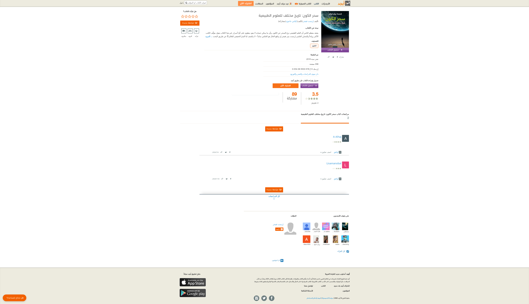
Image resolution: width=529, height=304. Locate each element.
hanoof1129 (316, 231)
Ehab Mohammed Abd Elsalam (335, 231)
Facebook (337, 56)
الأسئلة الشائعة (307, 290)
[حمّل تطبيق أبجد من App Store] (193, 282)
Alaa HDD (307, 244)
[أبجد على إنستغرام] (256, 298)
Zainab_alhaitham (326, 244)
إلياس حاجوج (291, 21)
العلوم (314, 46)
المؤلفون (270, 3)
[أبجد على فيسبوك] (271, 298)
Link (221, 151)
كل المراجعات (274, 196)
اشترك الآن (285, 86)
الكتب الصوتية (303, 3)
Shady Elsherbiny (345, 244)
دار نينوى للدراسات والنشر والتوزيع (304, 74)
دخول (182, 3)
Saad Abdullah (306, 231)
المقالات (259, 3)
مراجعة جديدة (188, 23)
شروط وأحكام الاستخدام (314, 298)
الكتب (316, 3)
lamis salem (326, 231)
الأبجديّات (326, 3)
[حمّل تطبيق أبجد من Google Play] (193, 293)
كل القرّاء (342, 251)
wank (337, 244)
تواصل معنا (308, 285)
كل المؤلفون (276, 260)
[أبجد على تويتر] (264, 298)
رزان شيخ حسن (316, 244)
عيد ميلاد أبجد (284, 3)
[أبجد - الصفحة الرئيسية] (340, 3)
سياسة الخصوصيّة (327, 298)
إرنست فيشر (308, 21)
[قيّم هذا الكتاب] (189, 16)
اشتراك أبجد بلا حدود (342, 285)
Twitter (333, 56)
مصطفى (346, 231)
